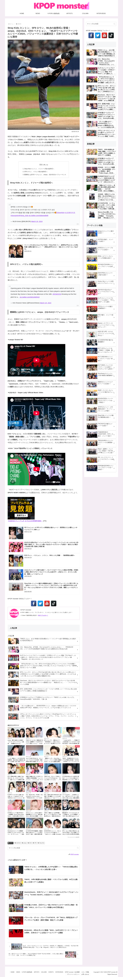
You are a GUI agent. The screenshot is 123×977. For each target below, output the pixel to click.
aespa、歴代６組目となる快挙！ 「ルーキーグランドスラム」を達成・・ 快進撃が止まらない (16, 742)
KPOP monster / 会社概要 (72, 972)
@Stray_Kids (23, 215)
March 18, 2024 (45, 303)
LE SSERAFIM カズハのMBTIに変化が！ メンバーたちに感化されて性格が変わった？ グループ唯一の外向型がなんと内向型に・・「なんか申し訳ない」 (71, 780)
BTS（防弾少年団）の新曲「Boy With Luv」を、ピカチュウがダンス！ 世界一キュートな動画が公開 (16, 778)
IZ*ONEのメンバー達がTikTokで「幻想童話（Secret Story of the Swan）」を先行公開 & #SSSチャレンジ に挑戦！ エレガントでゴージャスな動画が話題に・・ (16, 816)
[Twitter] (40, 603)
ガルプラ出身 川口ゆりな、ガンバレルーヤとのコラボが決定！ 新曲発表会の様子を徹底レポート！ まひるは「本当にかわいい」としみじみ (34, 761)
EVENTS (51, 972)
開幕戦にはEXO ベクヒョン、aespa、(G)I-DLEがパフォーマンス (45, 174)
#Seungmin (15, 215)
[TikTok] (54, 603)
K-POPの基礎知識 (27, 972)
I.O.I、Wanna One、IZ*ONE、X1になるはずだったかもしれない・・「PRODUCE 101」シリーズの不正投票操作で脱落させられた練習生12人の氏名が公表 (34, 798)
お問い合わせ (85, 974)
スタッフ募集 (85, 972)
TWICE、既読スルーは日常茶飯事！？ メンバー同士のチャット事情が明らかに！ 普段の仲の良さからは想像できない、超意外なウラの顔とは (52, 816)
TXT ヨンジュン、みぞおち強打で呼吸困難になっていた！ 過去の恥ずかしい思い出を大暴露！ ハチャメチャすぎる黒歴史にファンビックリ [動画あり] (34, 816)
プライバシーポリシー (73, 974)
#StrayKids (60, 213)
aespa (24, 843)
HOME (12, 972)
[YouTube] (47, 603)
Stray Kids (41, 843)
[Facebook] (34, 603)
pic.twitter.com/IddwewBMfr (38, 215)
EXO (30, 843)
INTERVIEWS (59, 972)
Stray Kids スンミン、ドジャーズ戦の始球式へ (39, 168)
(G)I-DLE (18, 843)
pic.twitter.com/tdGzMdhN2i (30, 297)
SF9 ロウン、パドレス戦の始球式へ (35, 171)
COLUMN (44, 972)
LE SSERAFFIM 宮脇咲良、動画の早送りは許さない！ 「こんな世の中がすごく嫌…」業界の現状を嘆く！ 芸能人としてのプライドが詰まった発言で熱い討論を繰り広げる (34, 834)
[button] (77, 848)
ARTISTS (36, 972)
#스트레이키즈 (70, 213)
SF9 (35, 843)
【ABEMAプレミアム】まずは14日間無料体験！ (25, 521)
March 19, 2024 (37, 221)
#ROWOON (57, 294)
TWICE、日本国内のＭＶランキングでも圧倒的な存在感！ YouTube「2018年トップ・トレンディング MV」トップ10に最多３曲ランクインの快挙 (70, 761)
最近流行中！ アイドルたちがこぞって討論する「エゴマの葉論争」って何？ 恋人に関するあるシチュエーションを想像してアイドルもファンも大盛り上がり (71, 816)
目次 (41, 165)
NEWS (11, 843)
